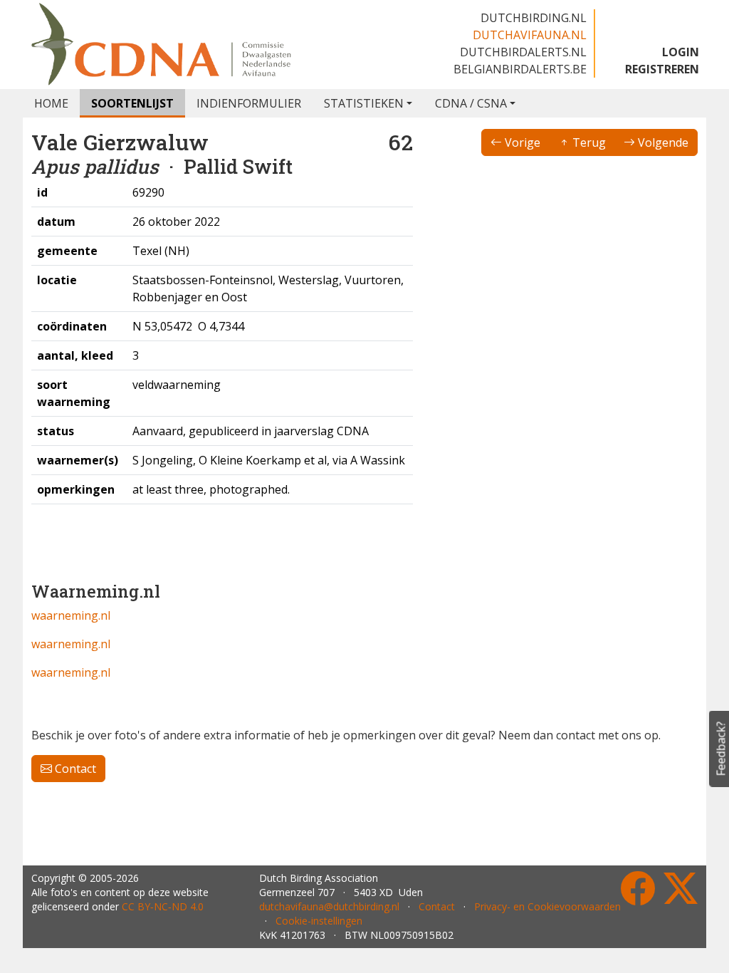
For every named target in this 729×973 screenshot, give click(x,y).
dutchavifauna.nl (530, 35)
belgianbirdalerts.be (520, 69)
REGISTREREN (662, 69)
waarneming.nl (70, 615)
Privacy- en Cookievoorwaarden (547, 906)
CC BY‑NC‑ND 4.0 (163, 906)
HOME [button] (51, 103)
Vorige (521, 142)
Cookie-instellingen (319, 920)
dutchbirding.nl (534, 18)
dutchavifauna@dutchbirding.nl (329, 906)
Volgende (661, 142)
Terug (588, 142)
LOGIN (680, 52)
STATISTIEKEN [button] (364, 103)
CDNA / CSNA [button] (471, 103)
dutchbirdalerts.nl (523, 52)
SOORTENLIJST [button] (132, 103)
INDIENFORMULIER (248, 103)
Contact (74, 768)
